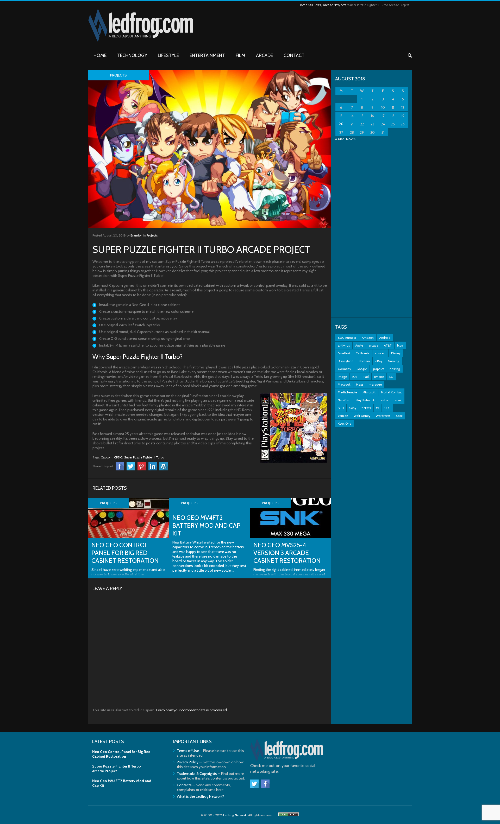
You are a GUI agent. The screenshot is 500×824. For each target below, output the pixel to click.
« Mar (339, 139)
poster (384, 400)
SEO (341, 408)
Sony (352, 408)
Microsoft (369, 392)
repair (398, 400)
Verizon (343, 416)
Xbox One (344, 423)
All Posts (315, 5)
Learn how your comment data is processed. (192, 710)
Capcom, (107, 457)
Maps (359, 384)
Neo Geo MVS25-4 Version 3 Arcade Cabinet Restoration (287, 552)
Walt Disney (362, 416)
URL (387, 408)
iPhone (379, 377)
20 (341, 124)
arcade (373, 345)
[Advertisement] (371, 233)
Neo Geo (344, 400)
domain (364, 361)
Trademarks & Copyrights (197, 773)
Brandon (136, 235)
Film (240, 55)
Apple (359, 345)
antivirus (344, 345)
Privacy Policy (187, 762)
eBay (378, 361)
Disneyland (345, 361)
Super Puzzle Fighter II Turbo (144, 457)
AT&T (388, 345)
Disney (396, 353)
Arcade (328, 5)
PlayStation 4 (365, 400)
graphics (378, 369)
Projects (340, 5)
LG (391, 377)
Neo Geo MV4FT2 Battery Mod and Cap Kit (206, 525)
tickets (366, 408)
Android (384, 338)
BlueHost (344, 353)
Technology (132, 55)
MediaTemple (347, 392)
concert (380, 353)
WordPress (383, 416)
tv (377, 408)
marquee (375, 384)
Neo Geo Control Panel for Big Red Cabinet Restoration (125, 552)
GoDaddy (344, 369)
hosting (395, 369)
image (342, 377)
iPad (366, 377)
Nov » (350, 139)
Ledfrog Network (235, 815)
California (363, 353)
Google (362, 369)
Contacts (184, 785)
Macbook (344, 384)
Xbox (399, 416)
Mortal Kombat (391, 392)
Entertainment (207, 55)
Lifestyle (168, 55)
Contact (294, 55)
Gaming (393, 361)
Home (303, 5)
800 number (347, 338)
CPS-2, (118, 457)
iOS (354, 377)
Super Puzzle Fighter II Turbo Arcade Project (116, 768)
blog (400, 345)
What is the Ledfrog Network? (200, 796)
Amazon (368, 338)
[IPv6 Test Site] (288, 815)
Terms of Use (188, 750)
